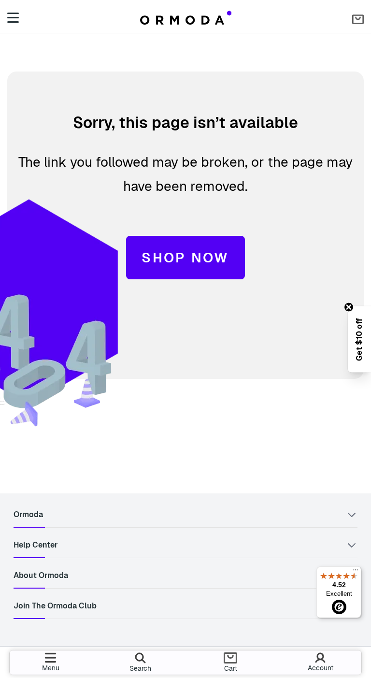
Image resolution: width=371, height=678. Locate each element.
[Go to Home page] (185, 18)
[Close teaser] (349, 307)
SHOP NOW (185, 257)
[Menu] (355, 572)
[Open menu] (15, 18)
